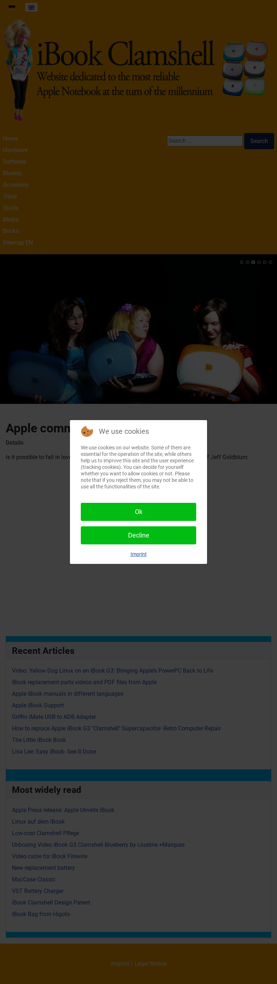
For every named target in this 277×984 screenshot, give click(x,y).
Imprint (139, 554)
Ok (138, 511)
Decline (138, 535)
